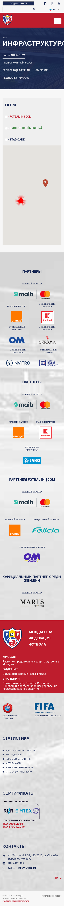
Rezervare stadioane (16, 77)
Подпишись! (18, 3)
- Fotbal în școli (19, 116)
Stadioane (41, 70)
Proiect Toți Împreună (16, 70)
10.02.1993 (8, 718)
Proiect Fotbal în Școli (17, 62)
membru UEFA (10, 715)
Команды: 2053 (14, 755)
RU (54, 9)
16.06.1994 (56, 715)
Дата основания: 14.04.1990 (21, 750)
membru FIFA (41, 715)
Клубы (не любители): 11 (20, 767)
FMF (5, 37)
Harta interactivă (14, 55)
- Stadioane (16, 139)
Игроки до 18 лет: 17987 (19, 772)
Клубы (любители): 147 (19, 759)
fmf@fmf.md (16, 862)
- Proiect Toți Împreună (24, 128)
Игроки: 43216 (14, 763)
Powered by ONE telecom (51, 896)
